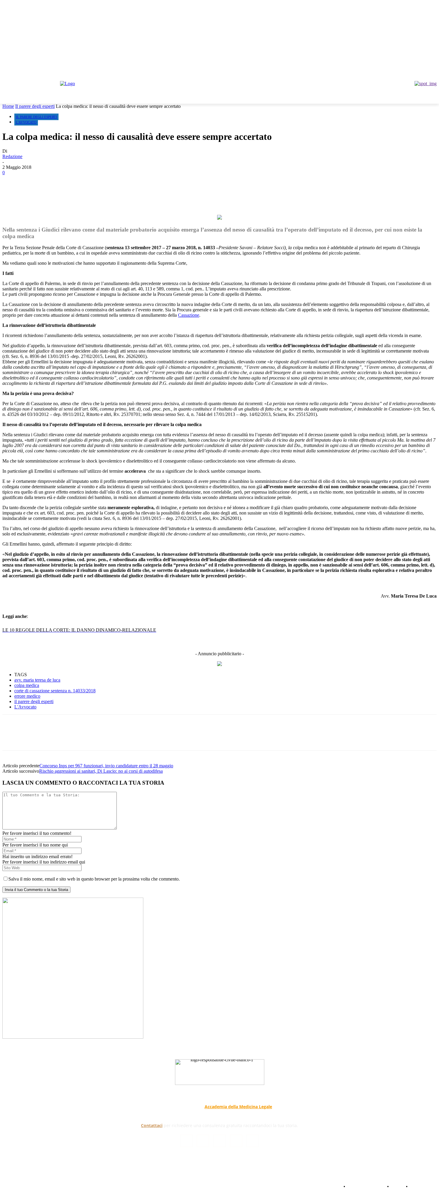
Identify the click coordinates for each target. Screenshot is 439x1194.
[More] (161, 192)
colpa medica (26, 685)
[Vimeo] (424, 68)
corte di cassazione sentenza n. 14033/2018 (55, 690)
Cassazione (188, 315)
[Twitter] (416, 68)
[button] (429, 96)
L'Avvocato (26, 122)
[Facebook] (400, 68)
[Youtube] (433, 68)
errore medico (27, 696)
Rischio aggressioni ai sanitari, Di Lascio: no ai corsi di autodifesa (101, 771)
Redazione (12, 156)
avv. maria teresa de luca (37, 679)
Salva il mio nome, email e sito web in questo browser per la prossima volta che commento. (94, 878)
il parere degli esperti (33, 701)
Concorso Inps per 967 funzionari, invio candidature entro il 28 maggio (106, 765)
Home (8, 106)
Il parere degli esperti (35, 106)
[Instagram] (408, 68)
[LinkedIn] (203, 1141)
